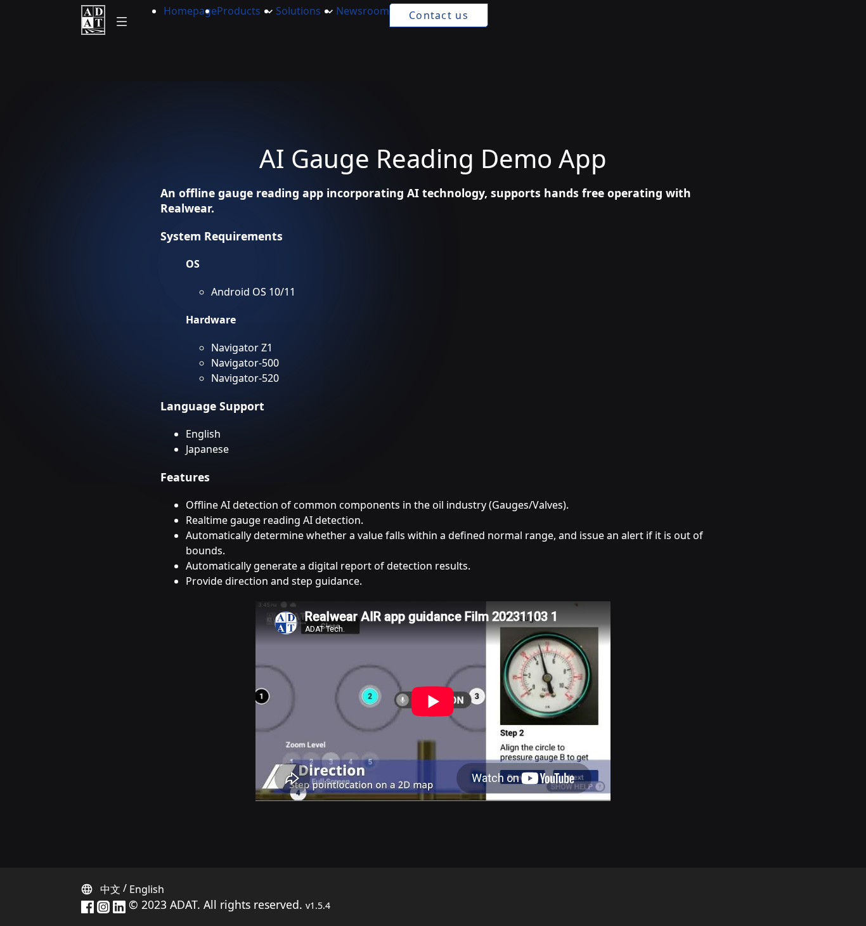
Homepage (190, 11)
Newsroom (362, 11)
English (146, 889)
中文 (110, 889)
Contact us (439, 15)
